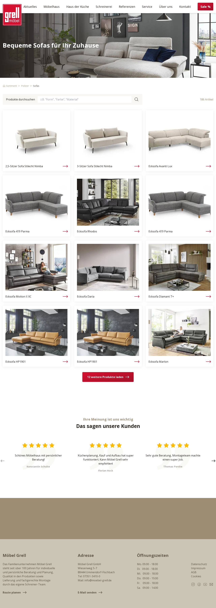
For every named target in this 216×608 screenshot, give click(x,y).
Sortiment (11, 85)
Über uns (165, 7)
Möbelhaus (52, 7)
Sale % (205, 7)
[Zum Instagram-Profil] (193, 584)
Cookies (196, 576)
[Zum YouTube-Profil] (205, 584)
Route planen (12, 592)
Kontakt (185, 7)
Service (147, 7)
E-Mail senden (87, 592)
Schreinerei (104, 7)
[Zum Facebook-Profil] (199, 584)
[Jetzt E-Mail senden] (211, 584)
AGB (193, 572)
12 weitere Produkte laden (105, 377)
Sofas (36, 85)
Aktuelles (30, 7)
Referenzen (127, 7)
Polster (25, 85)
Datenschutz (199, 564)
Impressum (198, 568)
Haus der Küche (77, 7)
